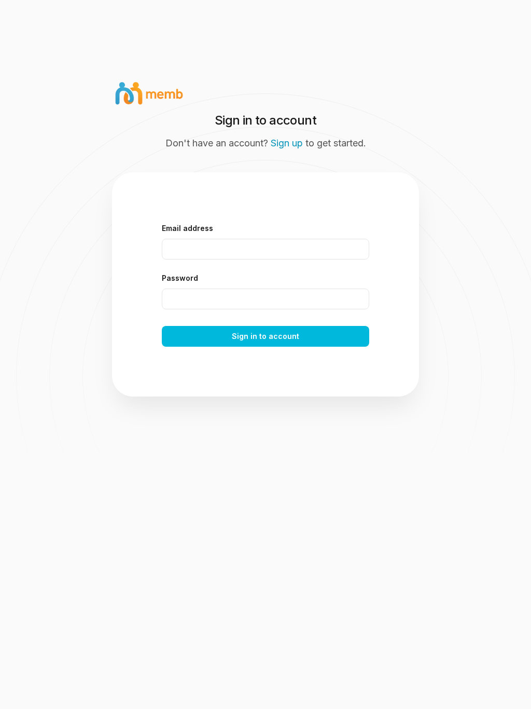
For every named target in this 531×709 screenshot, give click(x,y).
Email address (187, 228)
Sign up (287, 143)
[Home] (265, 68)
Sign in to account (265, 336)
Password (180, 278)
